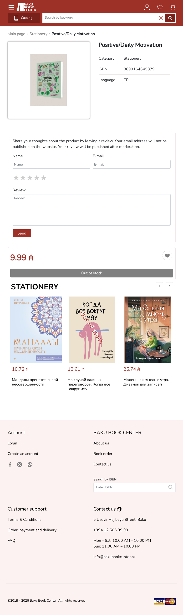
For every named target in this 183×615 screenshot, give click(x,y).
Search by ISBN (105, 479)
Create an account (23, 453)
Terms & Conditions (24, 519)
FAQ (11, 540)
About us (101, 443)
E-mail (98, 156)
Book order (102, 453)
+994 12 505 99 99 (110, 530)
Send (21, 233)
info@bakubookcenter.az (114, 556)
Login (12, 443)
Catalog (26, 18)
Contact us (102, 464)
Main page (17, 33)
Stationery (34, 287)
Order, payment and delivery (32, 530)
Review (19, 190)
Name (18, 156)
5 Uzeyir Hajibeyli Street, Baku (119, 519)
